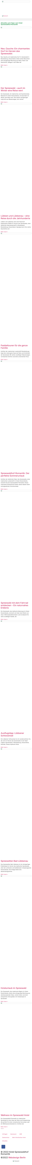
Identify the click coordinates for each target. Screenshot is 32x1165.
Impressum (13, 1134)
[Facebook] (3, 1147)
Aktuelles (4, 1141)
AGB (20, 1134)
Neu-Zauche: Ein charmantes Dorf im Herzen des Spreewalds (15, 51)
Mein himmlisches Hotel (19, 1137)
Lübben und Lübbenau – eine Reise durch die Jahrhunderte (15, 217)
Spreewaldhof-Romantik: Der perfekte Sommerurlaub (15, 474)
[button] (16, 19)
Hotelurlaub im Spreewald (13, 988)
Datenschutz (5, 1137)
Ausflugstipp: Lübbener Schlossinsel (12, 734)
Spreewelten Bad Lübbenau (14, 861)
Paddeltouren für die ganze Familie (14, 346)
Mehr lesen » (4, 65)
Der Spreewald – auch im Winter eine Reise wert (13, 89)
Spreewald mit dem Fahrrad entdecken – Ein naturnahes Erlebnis (14, 605)
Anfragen (4, 1134)
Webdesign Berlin (17, 1157)
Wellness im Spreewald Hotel (15, 1115)
